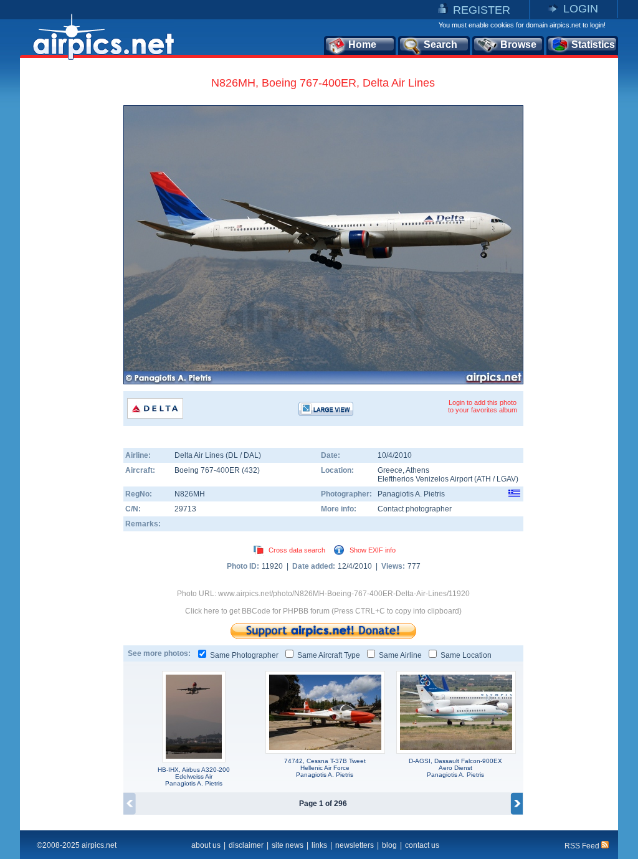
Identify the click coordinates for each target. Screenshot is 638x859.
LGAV (506, 479)
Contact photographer (415, 509)
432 (250, 470)
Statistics (593, 44)
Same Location (466, 655)
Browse (518, 44)
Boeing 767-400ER (208, 470)
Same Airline (400, 655)
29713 (185, 509)
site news (287, 845)
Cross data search (297, 550)
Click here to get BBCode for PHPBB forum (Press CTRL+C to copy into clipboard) (323, 611)
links (319, 845)
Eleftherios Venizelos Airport (425, 479)
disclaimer (246, 845)
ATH (484, 479)
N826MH (189, 494)
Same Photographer (244, 655)
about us (206, 845)
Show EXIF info (373, 550)
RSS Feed (582, 846)
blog (389, 845)
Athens (417, 470)
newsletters (354, 845)
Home (362, 44)
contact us (422, 845)
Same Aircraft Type (328, 655)
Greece (390, 470)
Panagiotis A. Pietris (411, 494)
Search (440, 44)
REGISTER (481, 10)
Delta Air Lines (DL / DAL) (217, 455)
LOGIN (580, 8)
